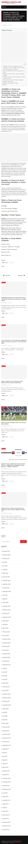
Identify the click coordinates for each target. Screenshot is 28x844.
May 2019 (5, 760)
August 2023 (6, 620)
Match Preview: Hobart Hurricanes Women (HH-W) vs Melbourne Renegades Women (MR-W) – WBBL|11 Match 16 (13, 465)
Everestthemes (17, 842)
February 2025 (6, 577)
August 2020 (6, 708)
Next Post (20, 275)
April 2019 (5, 763)
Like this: (5, 84)
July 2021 (5, 668)
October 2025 (6, 558)
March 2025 (5, 573)
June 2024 (5, 595)
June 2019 (5, 756)
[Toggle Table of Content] (23, 64)
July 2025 (5, 562)
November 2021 (6, 657)
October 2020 (6, 701)
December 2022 (6, 639)
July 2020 (5, 712)
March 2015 (5, 811)
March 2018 (5, 796)
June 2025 (5, 566)
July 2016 (5, 807)
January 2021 (6, 690)
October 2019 (6, 741)
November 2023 (6, 609)
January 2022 (6, 650)
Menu (4, 7)
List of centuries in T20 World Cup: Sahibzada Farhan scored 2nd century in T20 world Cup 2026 (14, 342)
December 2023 (6, 606)
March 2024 (5, 602)
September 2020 (7, 705)
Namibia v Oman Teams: (8, 81)
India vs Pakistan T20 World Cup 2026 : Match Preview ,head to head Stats (12, 382)
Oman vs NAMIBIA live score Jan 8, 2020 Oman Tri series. (14, 71)
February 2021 (6, 686)
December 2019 (6, 734)
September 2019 (7, 745)
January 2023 (6, 635)
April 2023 (5, 624)
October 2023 (6, 613)
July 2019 (5, 752)
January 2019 (6, 774)
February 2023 (6, 631)
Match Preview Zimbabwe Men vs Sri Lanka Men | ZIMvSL (13, 423)
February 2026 (6, 551)
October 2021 (6, 661)
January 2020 (6, 730)
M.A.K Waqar (9, 25)
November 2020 (6, 697)
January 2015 (6, 818)
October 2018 (6, 785)
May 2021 (5, 675)
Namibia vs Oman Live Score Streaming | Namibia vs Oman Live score (14, 77)
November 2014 (6, 826)
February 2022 (6, 646)
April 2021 (5, 679)
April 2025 (5, 569)
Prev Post (7, 275)
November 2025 (6, 555)
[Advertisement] (13, 47)
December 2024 (6, 580)
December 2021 (6, 653)
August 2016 (6, 804)
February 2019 (6, 771)
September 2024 (7, 591)
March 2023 (5, 628)
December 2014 (6, 822)
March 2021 (5, 683)
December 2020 (6, 694)
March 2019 (5, 767)
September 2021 (7, 664)
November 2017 (6, 800)
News (4, 282)
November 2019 (6, 738)
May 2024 (5, 599)
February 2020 (6, 727)
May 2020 (5, 719)
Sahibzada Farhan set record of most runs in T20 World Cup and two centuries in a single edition (13, 299)
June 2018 (5, 793)
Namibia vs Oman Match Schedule (10, 83)
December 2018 (6, 778)
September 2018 (7, 789)
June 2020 (5, 716)
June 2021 (5, 672)
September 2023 (7, 617)
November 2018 (6, 782)
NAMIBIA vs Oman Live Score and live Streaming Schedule (13, 74)
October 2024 (6, 588)
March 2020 (5, 723)
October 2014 (6, 829)
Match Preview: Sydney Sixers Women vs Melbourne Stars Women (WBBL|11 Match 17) (13, 509)
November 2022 (6, 643)
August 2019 (6, 749)
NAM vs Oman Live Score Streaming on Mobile (13, 80)
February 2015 (6, 815)
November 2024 (6, 584)
